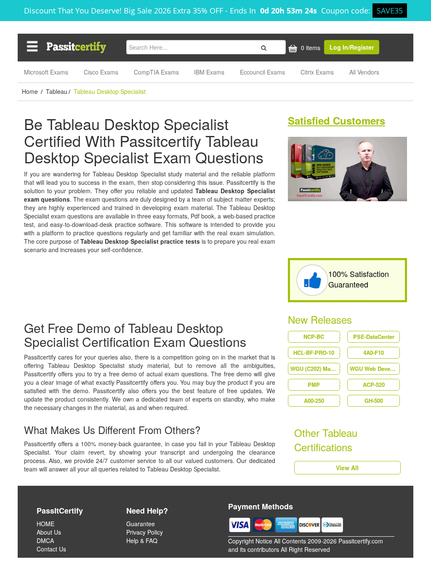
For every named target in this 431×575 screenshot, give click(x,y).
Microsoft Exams (46, 72)
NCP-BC (313, 337)
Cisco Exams (101, 72)
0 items (309, 47)
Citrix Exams (317, 72)
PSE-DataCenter (373, 337)
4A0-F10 (373, 353)
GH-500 (373, 401)
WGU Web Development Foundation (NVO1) (374, 369)
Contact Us (51, 549)
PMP (314, 385)
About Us (49, 532)
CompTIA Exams (156, 72)
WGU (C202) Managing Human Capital (315, 369)
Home (31, 91)
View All (347, 467)
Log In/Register (352, 47)
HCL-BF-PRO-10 (313, 353)
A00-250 (314, 401)
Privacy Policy (144, 532)
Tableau (56, 91)
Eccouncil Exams (262, 72)
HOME (45, 523)
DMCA (45, 540)
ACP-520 (374, 385)
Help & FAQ (141, 540)
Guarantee (140, 523)
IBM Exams (209, 72)
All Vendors (364, 72)
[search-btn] (262, 46)
